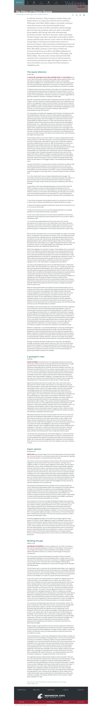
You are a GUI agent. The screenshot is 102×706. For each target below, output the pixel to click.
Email (84, 15)
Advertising (51, 689)
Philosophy (49, 682)
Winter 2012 (19, 2)
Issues (48, 3)
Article (28, 682)
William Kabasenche (43, 14)
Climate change (31, 683)
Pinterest (80, 15)
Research (33, 682)
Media (34, 3)
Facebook (73, 15)
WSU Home (21, 702)
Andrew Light (20, 14)
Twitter (76, 15)
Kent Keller (26, 14)
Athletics (65, 702)
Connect (56, 3)
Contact (65, 689)
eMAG (27, 3)
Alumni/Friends (51, 702)
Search (41, 3)
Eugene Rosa (33, 14)
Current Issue (21, 689)
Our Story (81, 689)
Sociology (63, 682)
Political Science (57, 682)
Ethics (36, 683)
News (36, 702)
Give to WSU (80, 702)
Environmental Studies (41, 682)
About (36, 689)
